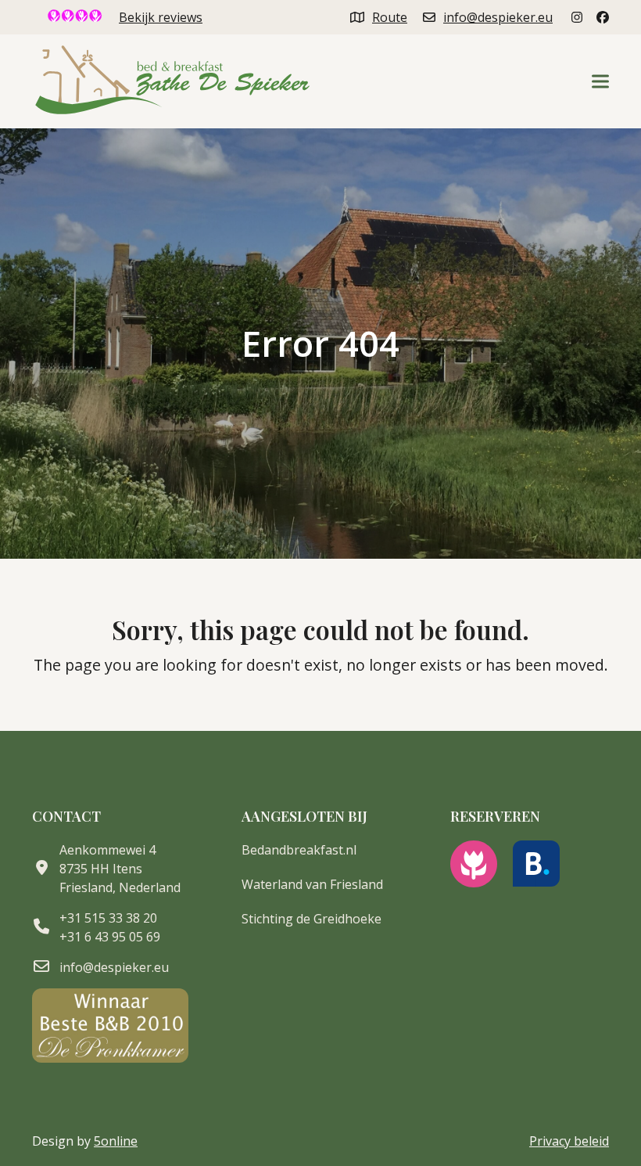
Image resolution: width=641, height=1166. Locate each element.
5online (116, 1141)
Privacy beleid (569, 1141)
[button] (600, 81)
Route (389, 17)
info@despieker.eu (498, 17)
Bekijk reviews (160, 17)
